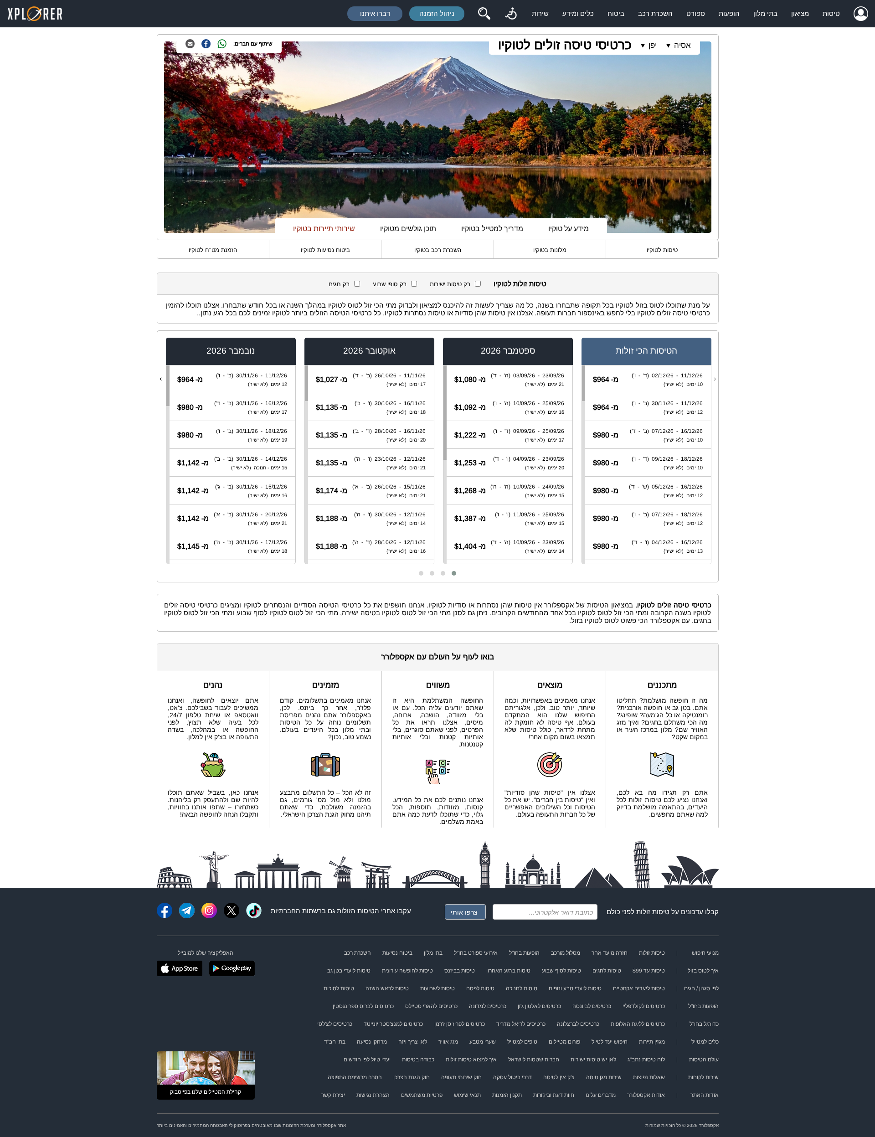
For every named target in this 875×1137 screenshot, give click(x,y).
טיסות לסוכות (339, 988)
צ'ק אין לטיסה (559, 1077)
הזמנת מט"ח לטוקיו (213, 250)
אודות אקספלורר (646, 1095)
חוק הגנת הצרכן (411, 1077)
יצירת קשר (333, 1095)
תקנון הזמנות (507, 1095)
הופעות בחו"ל (524, 953)
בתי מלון (765, 13)
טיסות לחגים (606, 970)
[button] (453, 573)
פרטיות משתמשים (422, 1095)
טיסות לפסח (480, 988)
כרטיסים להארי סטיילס (431, 1006)
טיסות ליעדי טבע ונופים (575, 988)
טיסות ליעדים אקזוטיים (639, 988)
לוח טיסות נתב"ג (646, 1059)
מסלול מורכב (565, 953)
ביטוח (615, 13)
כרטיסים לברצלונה (578, 1024)
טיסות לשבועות (437, 988)
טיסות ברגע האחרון (508, 970)
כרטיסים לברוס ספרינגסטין (363, 1006)
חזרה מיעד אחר (610, 953)
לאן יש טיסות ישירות (593, 1059)
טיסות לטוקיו (662, 250)
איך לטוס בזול (703, 970)
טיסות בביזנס (459, 970)
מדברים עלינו (601, 1095)
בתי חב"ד (334, 1042)
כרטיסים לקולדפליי (644, 1006)
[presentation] (714, 378)
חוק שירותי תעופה (461, 1077)
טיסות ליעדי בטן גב (349, 970)
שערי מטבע (482, 1042)
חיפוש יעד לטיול (610, 1042)
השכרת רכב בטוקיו (437, 250)
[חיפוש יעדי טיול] (484, 13)
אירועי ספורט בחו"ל (476, 953)
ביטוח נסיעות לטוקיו (325, 250)
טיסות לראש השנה (387, 988)
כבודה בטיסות (418, 1059)
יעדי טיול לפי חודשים (367, 1059)
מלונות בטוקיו (549, 250)
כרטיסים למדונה (487, 1006)
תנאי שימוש (467, 1095)
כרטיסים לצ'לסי (334, 1024)
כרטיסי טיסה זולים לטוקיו (565, 45)
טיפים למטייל (522, 1042)
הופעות (729, 13)
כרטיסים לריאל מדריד (521, 1024)
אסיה (682, 45)
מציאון (800, 13)
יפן (653, 45)
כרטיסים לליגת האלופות (638, 1024)
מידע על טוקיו (568, 228)
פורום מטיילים (564, 1042)
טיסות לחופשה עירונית (407, 970)
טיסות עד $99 (649, 970)
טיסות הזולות (356, 911)
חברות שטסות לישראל (533, 1059)
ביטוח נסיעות (397, 953)
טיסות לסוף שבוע (561, 970)
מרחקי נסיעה (372, 1042)
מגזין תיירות (652, 1042)
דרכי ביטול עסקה (512, 1077)
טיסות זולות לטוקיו (520, 284)
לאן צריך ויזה (412, 1042)
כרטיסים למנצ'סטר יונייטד (393, 1024)
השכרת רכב (655, 13)
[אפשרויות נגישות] (511, 13)
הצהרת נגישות (373, 1095)
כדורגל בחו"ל (704, 1024)
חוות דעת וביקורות (553, 1095)
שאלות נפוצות (649, 1077)
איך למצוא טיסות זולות (471, 1059)
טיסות (831, 13)
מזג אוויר (448, 1042)
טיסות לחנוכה (521, 988)
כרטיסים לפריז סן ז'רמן (459, 1024)
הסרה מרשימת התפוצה (355, 1077)
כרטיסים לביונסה (591, 1006)
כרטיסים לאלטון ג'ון (539, 1006)
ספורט (695, 13)
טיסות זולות (652, 912)
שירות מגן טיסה (604, 1077)
